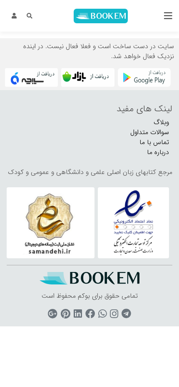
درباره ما (158, 152)
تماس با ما (154, 142)
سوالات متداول (149, 132)
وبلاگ (161, 122)
